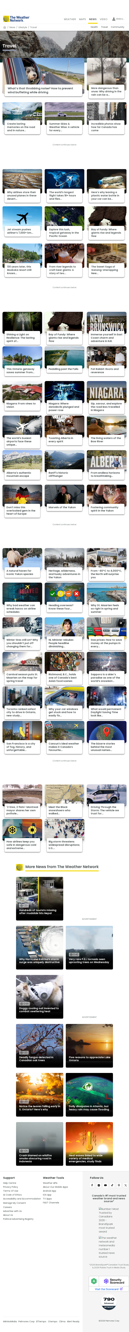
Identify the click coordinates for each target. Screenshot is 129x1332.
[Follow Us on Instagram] (98, 1185)
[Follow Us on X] (125, 1185)
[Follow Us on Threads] (119, 1185)
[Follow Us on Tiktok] (112, 1185)
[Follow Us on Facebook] (92, 1185)
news (12, 27)
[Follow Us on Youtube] (105, 1185)
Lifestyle (22, 27)
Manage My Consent (14, 1203)
